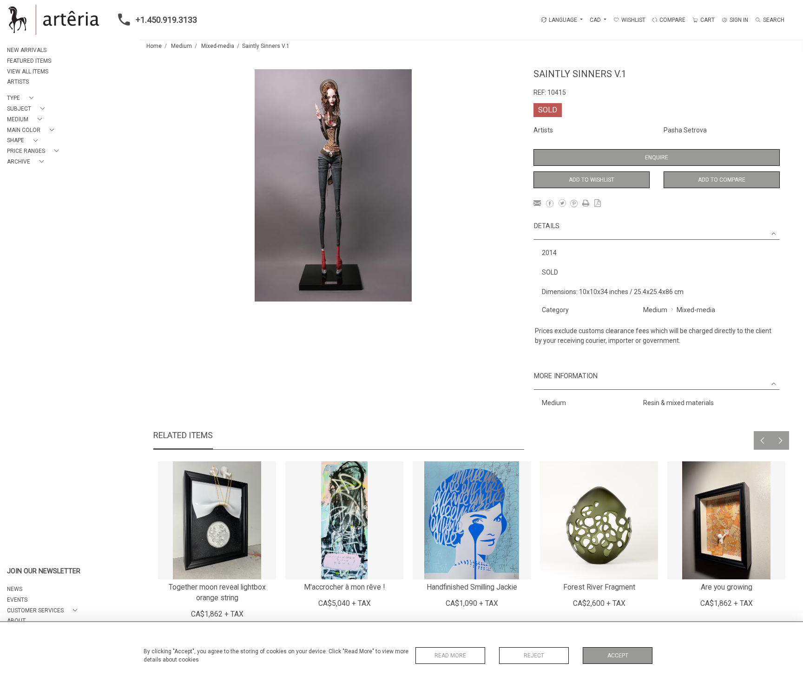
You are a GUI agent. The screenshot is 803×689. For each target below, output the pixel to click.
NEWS (14, 589)
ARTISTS (18, 82)
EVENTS (17, 600)
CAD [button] (596, 20)
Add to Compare (721, 180)
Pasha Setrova (685, 130)
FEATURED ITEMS (29, 61)
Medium (181, 46)
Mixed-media (217, 46)
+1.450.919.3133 (166, 20)
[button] (22, 98)
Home (154, 46)
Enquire (656, 157)
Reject (534, 655)
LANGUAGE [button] (563, 20)
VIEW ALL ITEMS (27, 71)
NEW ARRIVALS (26, 50)
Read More (450, 655)
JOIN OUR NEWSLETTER (43, 571)
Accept (617, 655)
